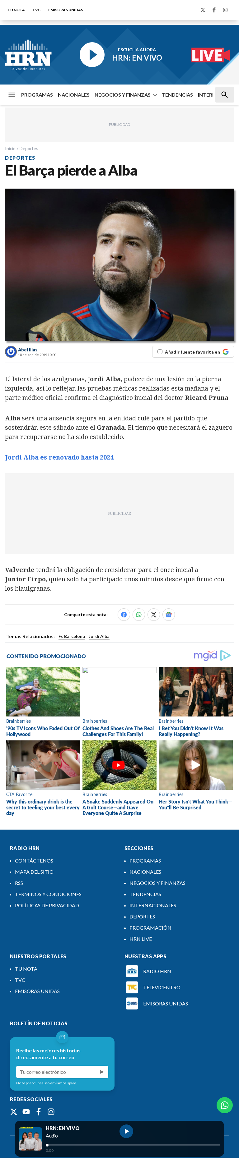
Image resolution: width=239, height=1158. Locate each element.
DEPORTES (142, 916)
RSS (19, 883)
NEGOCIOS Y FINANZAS (123, 95)
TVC (36, 9)
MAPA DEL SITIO (34, 872)
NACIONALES (74, 95)
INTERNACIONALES (152, 905)
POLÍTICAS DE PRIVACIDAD (47, 905)
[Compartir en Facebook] (124, 614)
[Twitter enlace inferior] (13, 1111)
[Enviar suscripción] (102, 1072)
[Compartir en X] (154, 614)
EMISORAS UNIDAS (65, 9)
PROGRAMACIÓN (150, 928)
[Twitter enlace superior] (202, 9)
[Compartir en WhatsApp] (139, 614)
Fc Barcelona (72, 636)
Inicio (10, 148)
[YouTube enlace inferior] (26, 1111)
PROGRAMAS (37, 95)
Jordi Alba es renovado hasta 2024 (59, 457)
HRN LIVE (140, 939)
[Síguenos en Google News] (168, 614)
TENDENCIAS (177, 95)
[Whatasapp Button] (225, 1105)
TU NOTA (16, 9)
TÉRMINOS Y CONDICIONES (48, 894)
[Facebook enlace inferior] (38, 1111)
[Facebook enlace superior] (214, 9)
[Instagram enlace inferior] (51, 1111)
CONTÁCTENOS (34, 860)
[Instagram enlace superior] (225, 9)
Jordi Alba (99, 636)
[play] (126, 1131)
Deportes (29, 148)
